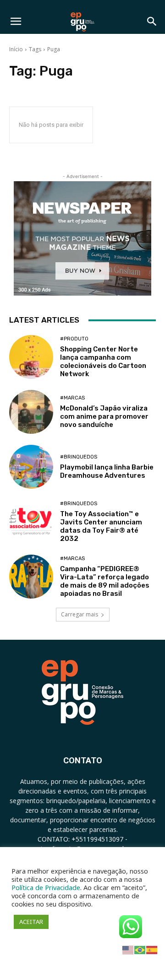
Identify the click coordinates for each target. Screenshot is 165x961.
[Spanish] (152, 949)
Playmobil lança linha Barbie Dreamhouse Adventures (107, 471)
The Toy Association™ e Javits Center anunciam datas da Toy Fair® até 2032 (101, 526)
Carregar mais (79, 614)
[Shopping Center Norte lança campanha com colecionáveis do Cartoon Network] (31, 357)
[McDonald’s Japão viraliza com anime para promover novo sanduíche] (31, 412)
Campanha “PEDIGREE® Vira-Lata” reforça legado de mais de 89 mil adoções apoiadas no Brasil (104, 581)
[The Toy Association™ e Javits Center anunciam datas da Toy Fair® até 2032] (31, 522)
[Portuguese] (140, 949)
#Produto (74, 338)
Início (16, 49)
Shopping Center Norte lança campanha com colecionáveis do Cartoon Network (103, 361)
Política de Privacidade (45, 887)
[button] (15, 21)
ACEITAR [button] (31, 922)
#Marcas (72, 397)
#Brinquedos (78, 456)
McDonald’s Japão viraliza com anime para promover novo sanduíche (104, 416)
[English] (128, 949)
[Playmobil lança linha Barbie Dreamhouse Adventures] (31, 467)
